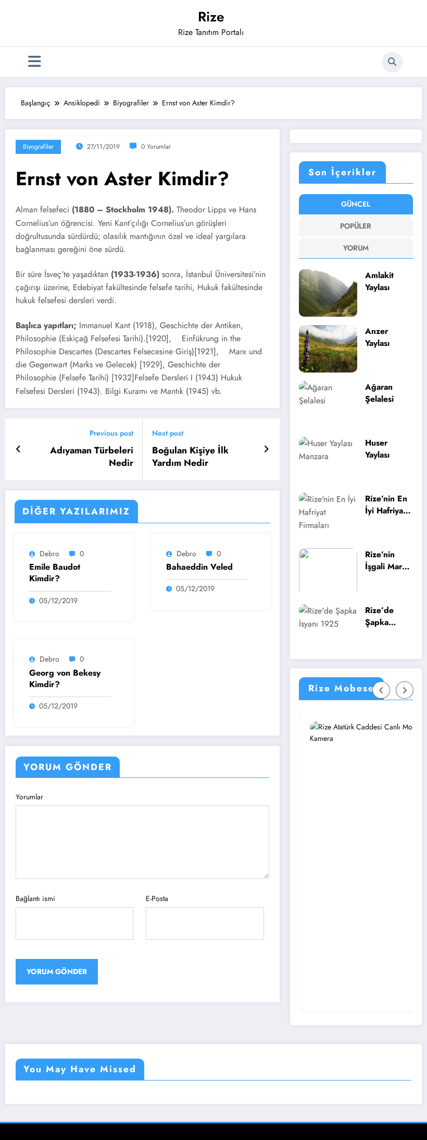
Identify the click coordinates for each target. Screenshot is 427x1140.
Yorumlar (29, 796)
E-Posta (157, 898)
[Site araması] (392, 62)
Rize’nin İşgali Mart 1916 (385, 560)
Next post (167, 433)
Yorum (356, 248)
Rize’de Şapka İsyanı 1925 (387, 616)
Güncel (355, 204)
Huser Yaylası (377, 449)
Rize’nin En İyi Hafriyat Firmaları (386, 505)
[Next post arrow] (266, 449)
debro (49, 553)
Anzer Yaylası (377, 337)
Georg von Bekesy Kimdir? (65, 678)
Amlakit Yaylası (379, 281)
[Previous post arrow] (18, 449)
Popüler (355, 226)
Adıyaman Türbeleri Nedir (91, 457)
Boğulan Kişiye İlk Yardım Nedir (190, 457)
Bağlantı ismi (35, 898)
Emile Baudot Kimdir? (54, 572)
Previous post (111, 433)
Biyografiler (38, 146)
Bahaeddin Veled (199, 567)
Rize (211, 17)
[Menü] (34, 62)
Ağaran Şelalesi (379, 393)
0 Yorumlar (156, 146)
